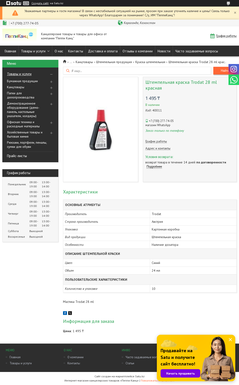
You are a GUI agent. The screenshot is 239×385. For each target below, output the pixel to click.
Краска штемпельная (150, 62)
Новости (164, 51)
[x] (70, 314)
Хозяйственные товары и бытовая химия (24, 134)
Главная (10, 51)
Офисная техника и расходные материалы (23, 124)
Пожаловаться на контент (158, 380)
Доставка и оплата (103, 51)
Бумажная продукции (22, 81)
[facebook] (65, 314)
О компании (75, 357)
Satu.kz (139, 376)
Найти (225, 70)
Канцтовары (15, 87)
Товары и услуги (33, 51)
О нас (59, 51)
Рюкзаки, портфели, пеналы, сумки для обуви (27, 144)
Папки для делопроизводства (20, 95)
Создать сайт (40, 3)
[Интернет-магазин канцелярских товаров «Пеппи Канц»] (19, 36)
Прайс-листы (17, 156)
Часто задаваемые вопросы (196, 51)
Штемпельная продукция (114, 62)
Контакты (75, 51)
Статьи (130, 363)
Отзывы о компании (138, 51)
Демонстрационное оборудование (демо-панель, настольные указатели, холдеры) (23, 109)
